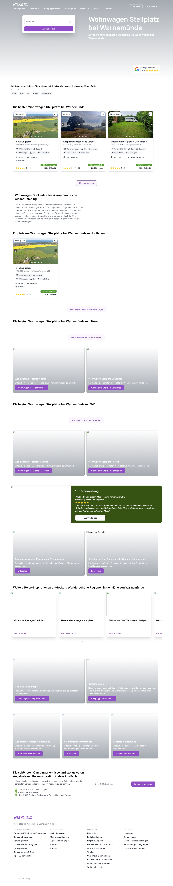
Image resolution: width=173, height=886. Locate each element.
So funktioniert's (57, 833)
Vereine (90, 852)
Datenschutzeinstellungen (136, 841)
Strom (22, 93)
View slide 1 (79, 136)
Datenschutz (130, 837)
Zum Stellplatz (90, 518)
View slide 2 (31, 136)
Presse (53, 848)
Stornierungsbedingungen (136, 844)
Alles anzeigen (48, 29)
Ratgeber (96, 9)
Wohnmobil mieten (95, 867)
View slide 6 (86, 136)
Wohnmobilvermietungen (98, 863)
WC (28, 93)
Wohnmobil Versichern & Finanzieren (30, 833)
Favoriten (109, 9)
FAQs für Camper (94, 837)
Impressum (129, 833)
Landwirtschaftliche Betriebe (100, 844)
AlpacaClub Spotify (22, 856)
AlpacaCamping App (59, 841)
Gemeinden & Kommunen (98, 856)
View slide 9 (41, 136)
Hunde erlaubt (46, 93)
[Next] (55, 124)
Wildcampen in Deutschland (100, 859)
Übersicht (91, 833)
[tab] (82, 641)
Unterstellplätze (70, 9)
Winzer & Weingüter (96, 848)
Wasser (35, 93)
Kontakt (53, 844)
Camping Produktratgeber (25, 844)
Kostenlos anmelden (143, 784)
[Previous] (15, 124)
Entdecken (33, 9)
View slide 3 (32, 136)
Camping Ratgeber (22, 841)
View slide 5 (35, 136)
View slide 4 (34, 136)
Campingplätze (19, 9)
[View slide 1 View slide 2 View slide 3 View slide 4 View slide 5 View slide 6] (83, 124)
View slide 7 (38, 136)
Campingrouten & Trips (24, 852)
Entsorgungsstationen (51, 9)
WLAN (14, 93)
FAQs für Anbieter (95, 841)
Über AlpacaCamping (59, 837)
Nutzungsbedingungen (134, 848)
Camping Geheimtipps (24, 837)
